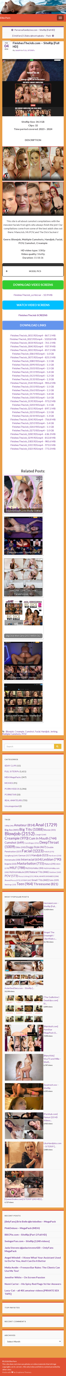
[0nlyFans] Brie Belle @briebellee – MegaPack (30, 1221)
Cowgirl (40, 835)
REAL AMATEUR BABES (46, 876)
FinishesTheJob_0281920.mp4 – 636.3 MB (33, 434)
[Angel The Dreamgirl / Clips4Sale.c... (50, 935)
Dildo (20, 847)
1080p (9, 826)
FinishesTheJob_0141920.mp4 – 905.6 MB (33, 382)
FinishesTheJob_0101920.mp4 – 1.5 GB (33, 368)
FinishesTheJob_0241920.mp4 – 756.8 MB (33, 419)
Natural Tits (39, 871)
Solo (54, 880)
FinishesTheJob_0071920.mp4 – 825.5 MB (33, 357)
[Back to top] (59, 1369)
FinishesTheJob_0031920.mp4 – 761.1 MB (33, 342)
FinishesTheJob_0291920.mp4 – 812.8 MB (33, 437)
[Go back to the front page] (33, 7)
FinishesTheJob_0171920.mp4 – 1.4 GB (33, 393)
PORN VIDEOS (12, 788)
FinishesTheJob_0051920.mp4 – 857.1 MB (33, 350)
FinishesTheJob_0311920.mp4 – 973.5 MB (33, 444)
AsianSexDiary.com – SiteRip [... (19, 988)
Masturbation (30, 863)
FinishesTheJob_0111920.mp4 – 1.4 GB (33, 371)
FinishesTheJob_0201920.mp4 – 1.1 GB (33, 404)
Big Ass (12, 829)
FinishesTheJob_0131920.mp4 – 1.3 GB (33, 379)
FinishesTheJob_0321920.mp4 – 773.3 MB (33, 448)
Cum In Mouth (42, 838)
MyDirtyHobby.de (19, 872)
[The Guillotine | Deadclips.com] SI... (51, 1000)
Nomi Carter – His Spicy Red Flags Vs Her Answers (33, 1283)
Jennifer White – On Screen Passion (25, 1277)
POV (24, 734)
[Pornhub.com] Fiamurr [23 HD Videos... (51, 1117)
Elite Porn (5, 17)
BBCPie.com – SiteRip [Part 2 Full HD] (26, 1234)
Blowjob (10, 731)
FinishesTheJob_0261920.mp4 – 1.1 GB (33, 426)
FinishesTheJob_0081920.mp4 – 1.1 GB (33, 360)
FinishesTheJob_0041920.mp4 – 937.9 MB (33, 346)
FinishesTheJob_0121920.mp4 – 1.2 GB (33, 375)
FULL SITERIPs (29, 50)
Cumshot (29, 731)
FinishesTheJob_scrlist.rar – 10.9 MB (33, 294)
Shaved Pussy (13, 880)
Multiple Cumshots (11, 734)
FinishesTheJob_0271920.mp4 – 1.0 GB (33, 430)
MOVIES (9, 783)
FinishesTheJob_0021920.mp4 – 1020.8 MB (33, 339)
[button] (33, 271)
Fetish (49, 851)
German (24, 855)
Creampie (19, 731)
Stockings (10, 884)
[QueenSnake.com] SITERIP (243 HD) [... (24, 1199)
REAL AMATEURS (13, 800)
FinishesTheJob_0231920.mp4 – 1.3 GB (33, 415)
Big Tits (31, 829)
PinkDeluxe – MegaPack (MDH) (22, 1228)
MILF (17, 867)
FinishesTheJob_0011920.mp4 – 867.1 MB (33, 335)
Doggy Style (36, 847)
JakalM (18, 50)
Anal (46, 824)
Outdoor (55, 872)
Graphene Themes (23, 1372)
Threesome (45, 884)
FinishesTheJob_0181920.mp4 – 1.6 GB (33, 397)
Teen (25, 884)
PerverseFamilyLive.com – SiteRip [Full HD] (34, 30)
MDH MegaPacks (13, 777)
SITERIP (26, 880)
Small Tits (40, 879)
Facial (37, 731)
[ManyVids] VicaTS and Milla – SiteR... (52, 1058)
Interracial (31, 859)
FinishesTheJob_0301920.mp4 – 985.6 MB (33, 441)
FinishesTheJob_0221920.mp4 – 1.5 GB (33, 412)
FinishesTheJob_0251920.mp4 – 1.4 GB (33, 423)
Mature (49, 864)
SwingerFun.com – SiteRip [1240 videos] (27, 1241)
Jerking (53, 731)
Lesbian (51, 859)
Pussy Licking (26, 876)
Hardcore (55, 856)
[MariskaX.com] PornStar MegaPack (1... (51, 1029)
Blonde (50, 830)
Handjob (45, 731)
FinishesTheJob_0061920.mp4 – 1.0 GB (33, 353)
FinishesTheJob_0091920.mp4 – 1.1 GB (33, 364)
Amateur (24, 825)
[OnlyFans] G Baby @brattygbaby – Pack (31, 35)
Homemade (12, 860)
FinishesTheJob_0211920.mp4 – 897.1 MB (33, 408)
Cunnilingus (31, 843)
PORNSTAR (10, 794)
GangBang (11, 855)
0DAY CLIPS (11, 765)
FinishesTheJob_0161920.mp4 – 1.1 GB (33, 390)
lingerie (11, 864)
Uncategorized (12, 806)
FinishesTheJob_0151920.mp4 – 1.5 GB (33, 386)
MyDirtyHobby (34, 868)
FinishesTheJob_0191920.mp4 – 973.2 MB (33, 401)
